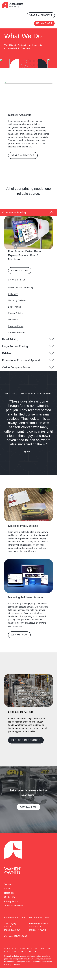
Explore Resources (25, 740)
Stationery (13, 294)
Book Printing (14, 307)
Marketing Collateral (17, 300)
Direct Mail (13, 320)
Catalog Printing (15, 313)
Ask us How (19, 635)
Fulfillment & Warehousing (20, 287)
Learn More (19, 270)
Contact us (28, 807)
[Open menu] (3, 19)
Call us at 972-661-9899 (15, 936)
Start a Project (40, 15)
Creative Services (16, 332)
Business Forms (15, 326)
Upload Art (44, 23)
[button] (28, 212)
